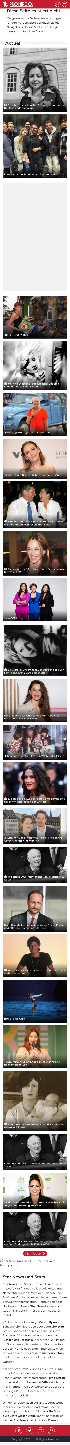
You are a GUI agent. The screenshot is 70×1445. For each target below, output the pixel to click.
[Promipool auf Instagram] (40, 1430)
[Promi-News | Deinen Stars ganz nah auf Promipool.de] (29, 4)
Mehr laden (33, 1253)
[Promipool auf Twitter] (29, 1430)
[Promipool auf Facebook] (18, 1430)
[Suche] (57, 4)
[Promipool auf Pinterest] (51, 1430)
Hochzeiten (11, 1306)
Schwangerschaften (23, 1301)
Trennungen (46, 1301)
